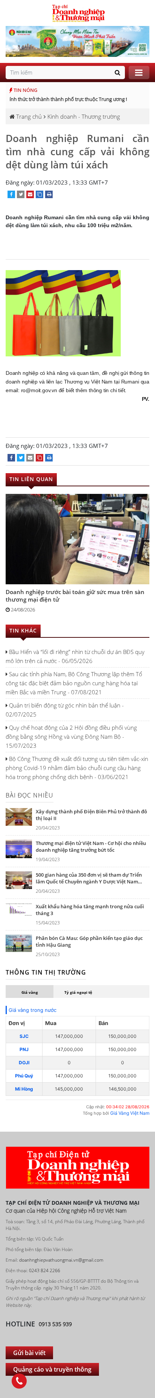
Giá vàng (29, 992)
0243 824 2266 (44, 1270)
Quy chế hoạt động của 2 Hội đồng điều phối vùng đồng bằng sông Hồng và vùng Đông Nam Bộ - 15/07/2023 (71, 736)
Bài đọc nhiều (29, 795)
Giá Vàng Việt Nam (129, 1113)
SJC (24, 1036)
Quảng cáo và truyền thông (52, 1369)
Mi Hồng (24, 1089)
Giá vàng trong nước (32, 1010)
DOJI (24, 1062)
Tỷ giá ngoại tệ (78, 992)
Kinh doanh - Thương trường (83, 116)
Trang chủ (28, 116)
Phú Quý (24, 1076)
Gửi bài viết (29, 1353)
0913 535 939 (55, 1324)
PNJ (24, 1049)
